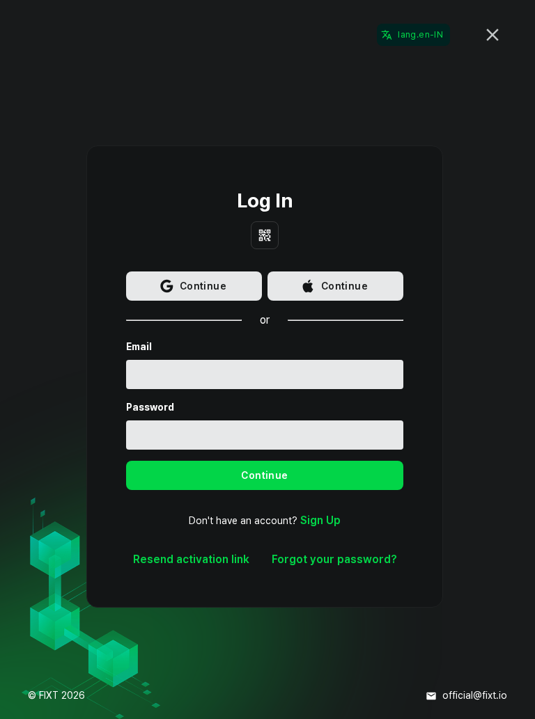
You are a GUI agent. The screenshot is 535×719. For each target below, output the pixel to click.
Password (150, 407)
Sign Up (320, 520)
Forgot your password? (334, 559)
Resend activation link (191, 559)
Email (139, 346)
